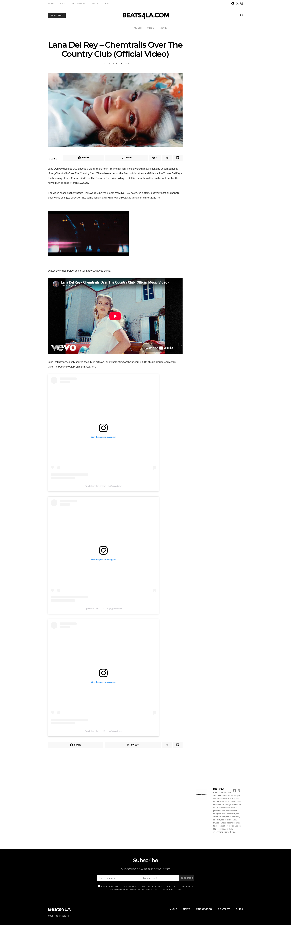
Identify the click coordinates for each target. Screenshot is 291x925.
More (163, 27)
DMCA (108, 3)
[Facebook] (232, 3)
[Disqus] (115, 798)
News (63, 3)
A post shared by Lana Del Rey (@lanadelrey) (103, 486)
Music (51, 3)
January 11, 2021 (109, 64)
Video (150, 27)
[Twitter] (237, 3)
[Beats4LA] (201, 794)
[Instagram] (241, 3)
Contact (95, 3)
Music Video (78, 3)
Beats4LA (124, 64)
